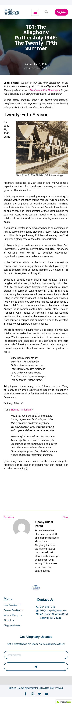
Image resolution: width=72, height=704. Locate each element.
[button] (46, 12)
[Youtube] (46, 693)
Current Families (12, 610)
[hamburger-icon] (35, 12)
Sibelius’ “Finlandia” (21, 409)
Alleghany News (12, 625)
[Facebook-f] (25, 693)
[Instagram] (32, 693)
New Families (10, 605)
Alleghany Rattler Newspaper (45, 90)
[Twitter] (39, 693)
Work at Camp (11, 615)
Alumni (7, 620)
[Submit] (36, 666)
